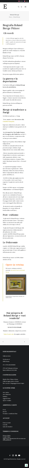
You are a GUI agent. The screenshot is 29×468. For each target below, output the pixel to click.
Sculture (5, 396)
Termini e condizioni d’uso (10, 413)
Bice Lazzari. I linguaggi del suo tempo (13, 383)
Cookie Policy (6, 437)
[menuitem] (20, 1)
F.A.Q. (4, 409)
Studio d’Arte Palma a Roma (10, 379)
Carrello (5, 424)
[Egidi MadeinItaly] (5, 6)
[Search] (18, 6)
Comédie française (8, 121)
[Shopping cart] (20, 6)
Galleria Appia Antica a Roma (11, 381)
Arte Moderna (7, 394)
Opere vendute (7, 400)
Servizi (5, 411)
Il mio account (7, 422)
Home (10, 17)
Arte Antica (6, 392)
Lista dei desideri (7, 426)
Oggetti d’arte (7, 398)
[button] (3, 1)
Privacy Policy (7, 435)
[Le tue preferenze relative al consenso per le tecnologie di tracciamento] (26, 465)
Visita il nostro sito (9, 334)
